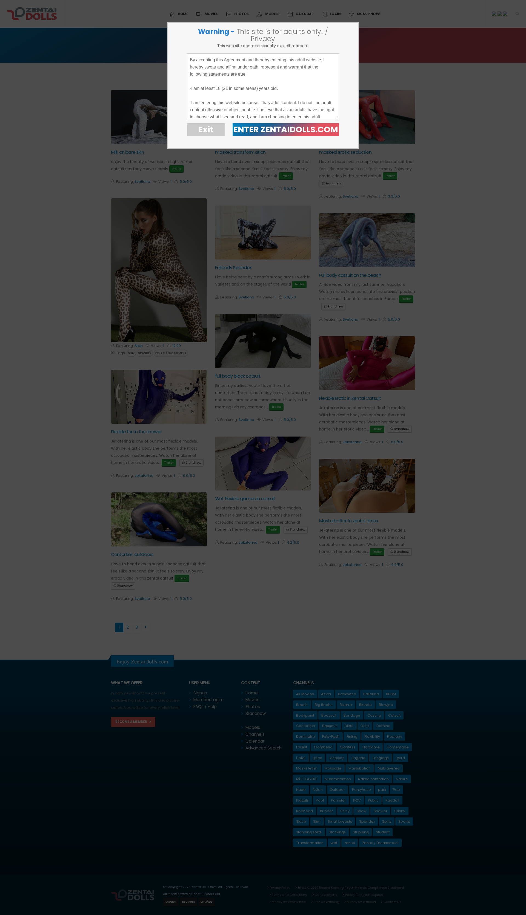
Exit (205, 129)
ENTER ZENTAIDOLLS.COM (285, 129)
